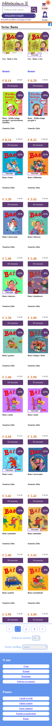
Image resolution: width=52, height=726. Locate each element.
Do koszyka (13, 86)
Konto (45, 20)
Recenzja (6, 71)
